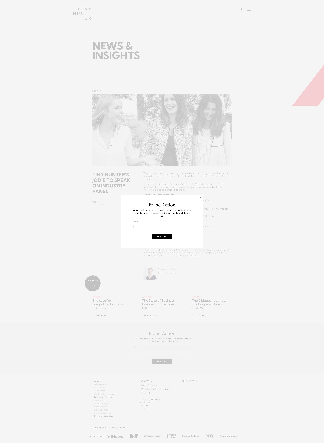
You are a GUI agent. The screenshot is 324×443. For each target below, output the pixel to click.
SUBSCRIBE (162, 237)
